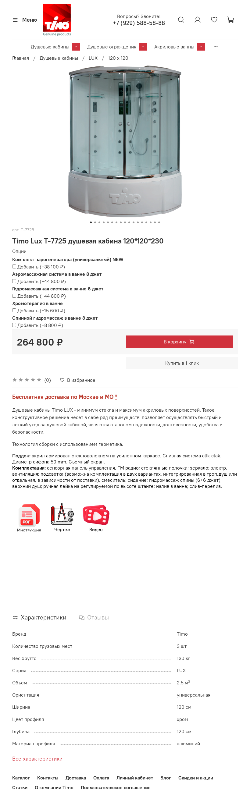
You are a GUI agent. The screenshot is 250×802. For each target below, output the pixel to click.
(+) (41, 267)
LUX (93, 58)
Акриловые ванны (174, 47)
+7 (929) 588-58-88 (139, 23)
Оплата (101, 778)
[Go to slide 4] (104, 222)
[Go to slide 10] (129, 222)
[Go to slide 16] (155, 222)
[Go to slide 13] (142, 222)
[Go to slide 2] (95, 222)
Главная (20, 58)
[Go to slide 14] (146, 222)
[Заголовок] (29, 517)
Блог (165, 778)
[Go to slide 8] (121, 222)
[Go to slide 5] (108, 222)
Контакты (47, 778)
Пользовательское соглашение (116, 787)
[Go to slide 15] (151, 222)
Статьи (19, 787)
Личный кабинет (134, 778)
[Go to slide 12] (138, 222)
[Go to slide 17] (159, 222)
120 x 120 (118, 58)
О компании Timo (54, 787)
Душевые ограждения (111, 47)
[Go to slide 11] (133, 222)
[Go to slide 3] (99, 222)
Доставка (76, 778)
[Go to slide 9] (125, 222)
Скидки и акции (195, 778)
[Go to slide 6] (112, 222)
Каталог (21, 778)
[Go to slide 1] (91, 222)
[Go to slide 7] (116, 222)
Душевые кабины (50, 47)
